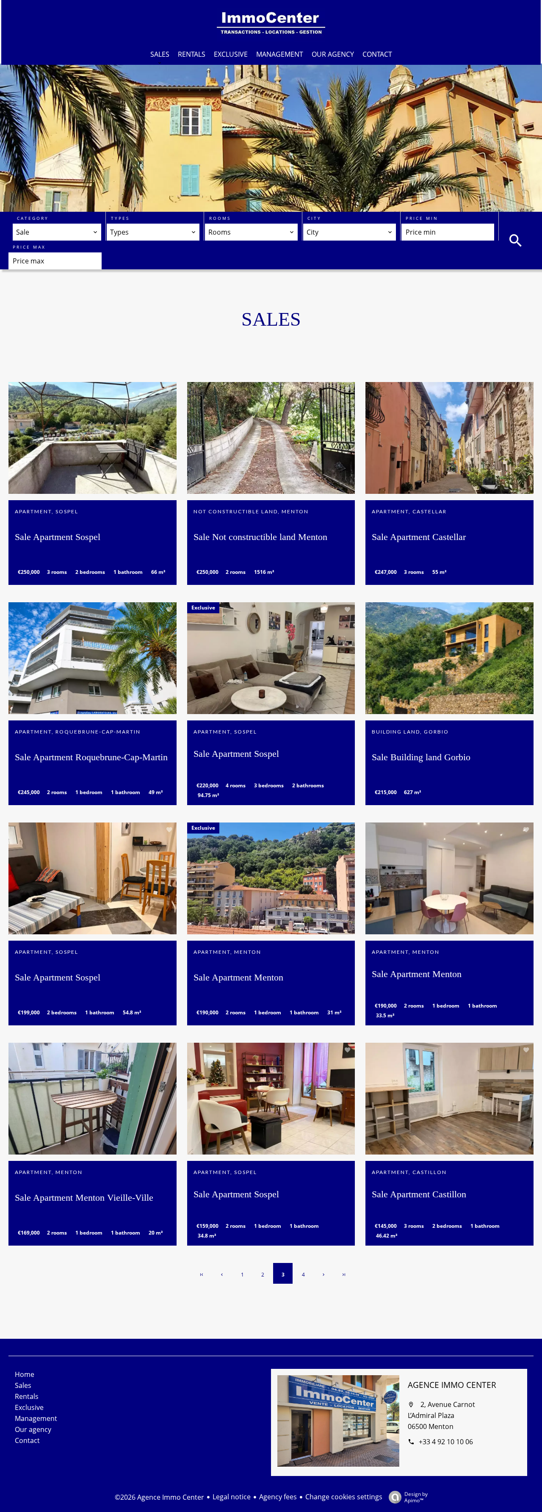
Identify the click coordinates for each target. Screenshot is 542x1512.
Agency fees (278, 1496)
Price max (29, 247)
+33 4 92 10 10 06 (446, 1441)
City (314, 218)
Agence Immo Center (452, 1384)
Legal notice (232, 1496)
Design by (416, 1497)
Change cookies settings (343, 1496)
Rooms (220, 218)
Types (120, 218)
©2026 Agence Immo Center (159, 1497)
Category (33, 218)
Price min (422, 218)
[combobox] (57, 232)
